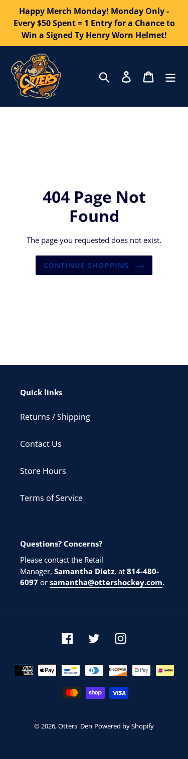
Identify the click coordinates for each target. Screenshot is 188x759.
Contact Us (41, 443)
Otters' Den (75, 725)
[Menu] (170, 76)
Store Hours (43, 470)
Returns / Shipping (55, 416)
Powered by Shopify (124, 725)
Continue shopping (86, 265)
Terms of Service (51, 497)
